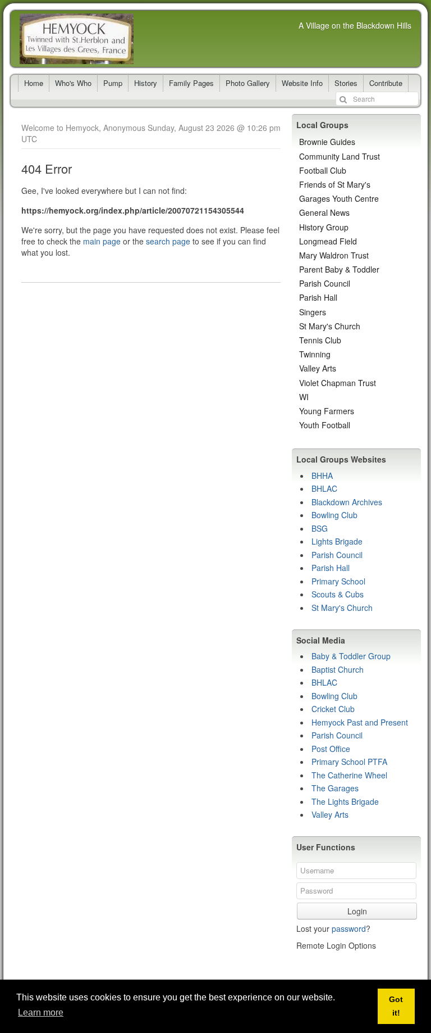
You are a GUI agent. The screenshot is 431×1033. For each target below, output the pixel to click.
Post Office (330, 748)
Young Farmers (326, 410)
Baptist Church (337, 669)
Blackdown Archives (346, 502)
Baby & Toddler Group (351, 656)
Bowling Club (334, 514)
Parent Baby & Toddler (339, 269)
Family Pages (191, 83)
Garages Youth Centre (339, 198)
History (145, 83)
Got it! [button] (396, 1006)
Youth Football (324, 425)
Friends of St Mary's (334, 184)
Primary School (338, 581)
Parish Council (324, 283)
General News (324, 212)
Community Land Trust (339, 156)
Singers (312, 312)
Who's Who (73, 83)
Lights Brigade (337, 541)
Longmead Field (328, 241)
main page (102, 241)
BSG (319, 528)
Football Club (322, 170)
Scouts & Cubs (337, 594)
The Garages (335, 788)
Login (357, 911)
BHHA (322, 475)
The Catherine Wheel (349, 775)
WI (304, 396)
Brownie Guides (327, 141)
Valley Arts (317, 368)
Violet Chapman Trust (337, 382)
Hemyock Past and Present (359, 722)
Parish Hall (318, 297)
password (349, 928)
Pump (112, 83)
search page (168, 241)
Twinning (315, 354)
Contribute (385, 83)
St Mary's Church (329, 326)
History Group (324, 227)
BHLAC (324, 488)
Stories (345, 83)
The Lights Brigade (345, 801)
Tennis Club (320, 340)
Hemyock (77, 38)
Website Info (302, 83)
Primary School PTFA (349, 761)
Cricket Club (333, 708)
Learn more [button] (40, 1012)
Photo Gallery (248, 83)
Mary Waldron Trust (334, 255)
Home (33, 83)
